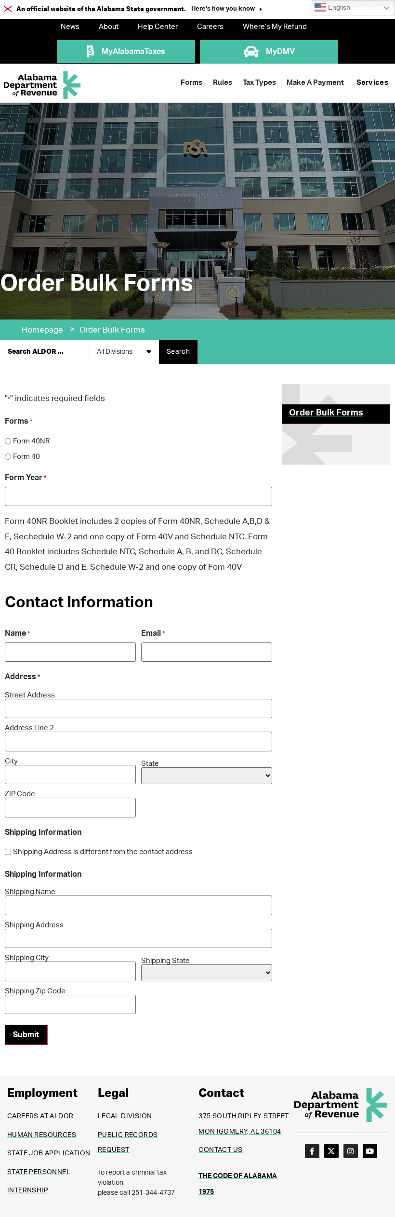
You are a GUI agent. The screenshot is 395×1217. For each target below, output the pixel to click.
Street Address (30, 695)
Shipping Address (34, 925)
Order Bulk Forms (326, 413)
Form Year (25, 477)
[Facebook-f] (312, 1151)
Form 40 (26, 456)
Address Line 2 (29, 728)
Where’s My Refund (275, 26)
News (70, 26)
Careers (210, 26)
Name (17, 633)
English (338, 7)
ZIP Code (20, 794)
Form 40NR (31, 441)
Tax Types (259, 82)
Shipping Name (30, 892)
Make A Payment (315, 82)
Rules (222, 82)
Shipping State (165, 960)
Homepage (42, 330)
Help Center (158, 26)
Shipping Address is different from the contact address (103, 852)
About (108, 26)
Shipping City (27, 958)
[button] (226, 10)
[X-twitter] (331, 1151)
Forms (191, 82)
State (150, 763)
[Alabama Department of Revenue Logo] (42, 85)
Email (153, 633)
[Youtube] (370, 1151)
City (11, 761)
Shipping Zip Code (35, 991)
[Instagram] (350, 1151)
